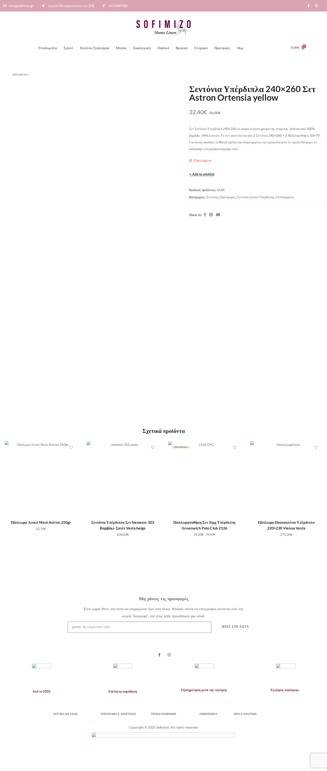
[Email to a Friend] (218, 214)
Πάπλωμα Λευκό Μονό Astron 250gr (41, 522)
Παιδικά (163, 48)
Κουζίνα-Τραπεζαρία (94, 48)
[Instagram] (316, 5)
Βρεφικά (181, 48)
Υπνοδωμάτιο (47, 48)
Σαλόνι (68, 48)
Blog (240, 48)
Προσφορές (222, 48)
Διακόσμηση (142, 48)
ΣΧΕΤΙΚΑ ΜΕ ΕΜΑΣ (65, 714)
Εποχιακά (201, 48)
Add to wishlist (203, 174)
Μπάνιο (121, 48)
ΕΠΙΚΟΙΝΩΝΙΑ (208, 714)
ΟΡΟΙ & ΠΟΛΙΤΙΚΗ (245, 714)
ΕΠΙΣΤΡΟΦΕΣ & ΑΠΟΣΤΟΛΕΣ (118, 714)
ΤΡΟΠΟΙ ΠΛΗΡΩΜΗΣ (163, 714)
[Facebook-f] (308, 5)
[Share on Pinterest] (211, 214)
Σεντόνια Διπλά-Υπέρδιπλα (255, 197)
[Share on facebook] (205, 214)
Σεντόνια (212, 197)
